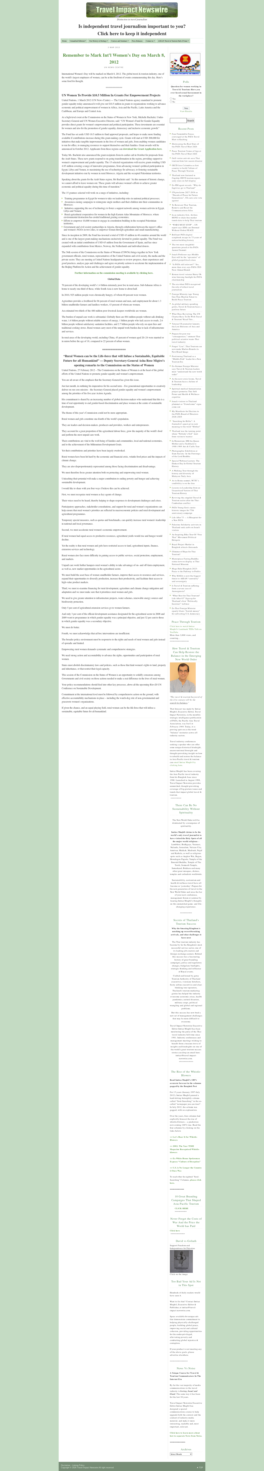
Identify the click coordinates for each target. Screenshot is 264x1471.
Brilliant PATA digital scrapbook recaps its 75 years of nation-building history (187, 237)
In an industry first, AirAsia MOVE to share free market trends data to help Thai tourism (187, 217)
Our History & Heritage (97, 41)
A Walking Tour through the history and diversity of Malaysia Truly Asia (185, 473)
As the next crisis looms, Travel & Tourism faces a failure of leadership (186, 381)
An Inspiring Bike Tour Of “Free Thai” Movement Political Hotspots (187, 537)
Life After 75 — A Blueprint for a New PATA (186, 519)
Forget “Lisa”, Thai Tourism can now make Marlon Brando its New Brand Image (187, 349)
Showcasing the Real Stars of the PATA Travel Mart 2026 (185, 145)
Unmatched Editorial (77, 41)
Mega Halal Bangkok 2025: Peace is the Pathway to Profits (186, 570)
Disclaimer (65, 1465)
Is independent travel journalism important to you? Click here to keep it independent (132, 29)
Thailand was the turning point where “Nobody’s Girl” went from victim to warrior (186, 434)
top (201, 1467)
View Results (186, 111)
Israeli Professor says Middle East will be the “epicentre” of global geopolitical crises (186, 257)
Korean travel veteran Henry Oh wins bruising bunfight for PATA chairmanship (187, 277)
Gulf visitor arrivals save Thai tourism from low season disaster (187, 159)
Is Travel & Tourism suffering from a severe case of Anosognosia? (185, 588)
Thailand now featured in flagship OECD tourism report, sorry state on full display (186, 178)
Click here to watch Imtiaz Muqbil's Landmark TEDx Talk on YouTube (186, 629)
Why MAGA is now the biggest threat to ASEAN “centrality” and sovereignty (186, 578)
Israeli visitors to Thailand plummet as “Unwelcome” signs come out (186, 404)
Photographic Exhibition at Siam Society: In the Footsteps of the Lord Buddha (186, 453)
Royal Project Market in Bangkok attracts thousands (185, 545)
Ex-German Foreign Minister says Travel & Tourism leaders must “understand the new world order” (187, 370)
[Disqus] (114, 760)
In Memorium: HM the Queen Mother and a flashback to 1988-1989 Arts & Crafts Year (186, 444)
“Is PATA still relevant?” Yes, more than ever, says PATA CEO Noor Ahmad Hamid (186, 267)
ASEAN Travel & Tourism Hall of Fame (172, 41)
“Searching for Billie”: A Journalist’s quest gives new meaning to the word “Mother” (186, 424)
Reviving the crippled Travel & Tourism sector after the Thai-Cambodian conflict (186, 500)
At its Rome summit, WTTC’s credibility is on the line (185, 482)
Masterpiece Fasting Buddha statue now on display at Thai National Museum (186, 561)
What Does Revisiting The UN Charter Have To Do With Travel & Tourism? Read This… (187, 316)
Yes (174, 98)
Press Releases (137, 41)
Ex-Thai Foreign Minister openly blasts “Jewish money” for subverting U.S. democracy (186, 611)
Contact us (149, 41)
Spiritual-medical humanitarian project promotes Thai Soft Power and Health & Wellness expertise (186, 392)
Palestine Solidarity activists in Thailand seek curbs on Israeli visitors (186, 527)
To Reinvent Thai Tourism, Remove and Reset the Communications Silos (184, 208)
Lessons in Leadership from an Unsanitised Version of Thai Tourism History (186, 490)
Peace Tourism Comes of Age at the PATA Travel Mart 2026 (186, 152)
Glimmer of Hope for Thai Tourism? (184, 553)
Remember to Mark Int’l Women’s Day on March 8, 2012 (114, 58)
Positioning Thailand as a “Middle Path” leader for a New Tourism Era (186, 359)
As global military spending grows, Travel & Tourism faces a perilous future (187, 307)
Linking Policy (78, 1465)
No (173, 101)
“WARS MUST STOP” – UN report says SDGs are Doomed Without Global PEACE (185, 227)
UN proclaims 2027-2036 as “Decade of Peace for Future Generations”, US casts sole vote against (187, 196)
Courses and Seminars (119, 41)
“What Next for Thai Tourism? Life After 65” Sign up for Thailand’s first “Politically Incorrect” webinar (186, 599)
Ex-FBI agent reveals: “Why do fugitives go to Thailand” (186, 186)
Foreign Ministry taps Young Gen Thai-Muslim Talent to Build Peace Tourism (185, 297)
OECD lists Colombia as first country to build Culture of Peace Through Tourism (185, 168)
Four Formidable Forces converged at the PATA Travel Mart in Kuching (186, 137)
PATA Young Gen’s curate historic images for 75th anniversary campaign (183, 510)
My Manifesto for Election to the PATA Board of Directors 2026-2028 (185, 414)
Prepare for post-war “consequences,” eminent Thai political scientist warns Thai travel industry (186, 337)
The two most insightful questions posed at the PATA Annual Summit (185, 247)
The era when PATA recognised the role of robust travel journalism (186, 287)
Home (64, 41)
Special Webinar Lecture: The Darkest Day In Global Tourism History (186, 463)
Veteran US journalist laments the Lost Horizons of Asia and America (186, 326)
